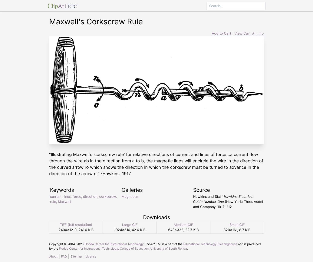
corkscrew (107, 196)
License (91, 256)
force (77, 196)
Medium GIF (183, 225)
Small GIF (237, 225)
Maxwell (64, 201)
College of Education (134, 248)
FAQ (64, 256)
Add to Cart (221, 33)
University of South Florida (168, 248)
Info (261, 33)
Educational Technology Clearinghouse (210, 244)
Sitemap (76, 256)
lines (67, 196)
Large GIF (130, 225)
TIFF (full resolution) (76, 225)
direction (90, 196)
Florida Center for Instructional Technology (114, 244)
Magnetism (130, 196)
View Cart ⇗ (244, 33)
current (56, 196)
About (53, 256)
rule (53, 201)
